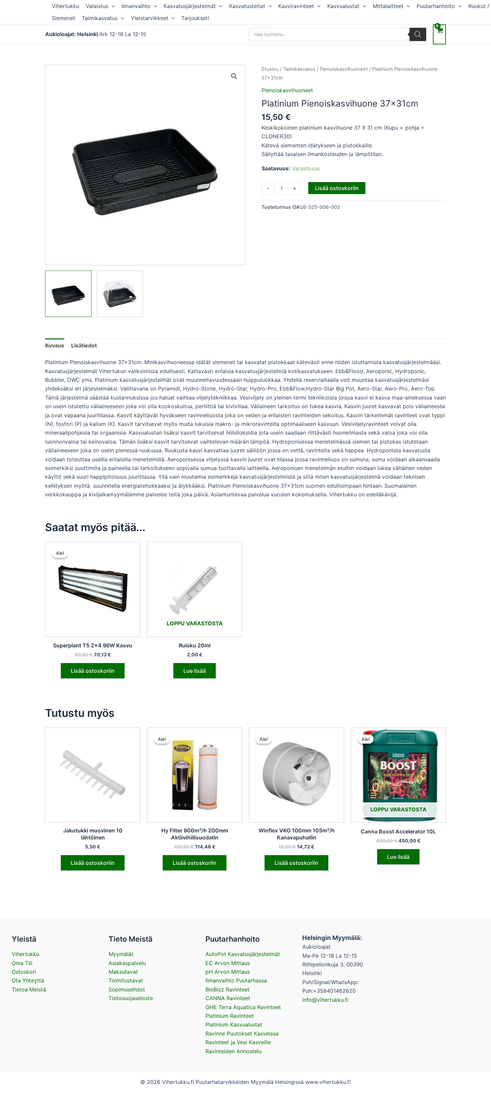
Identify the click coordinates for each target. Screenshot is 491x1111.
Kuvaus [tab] (54, 345)
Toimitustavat (126, 980)
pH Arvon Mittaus (227, 971)
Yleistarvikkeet (149, 18)
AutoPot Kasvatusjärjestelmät (242, 954)
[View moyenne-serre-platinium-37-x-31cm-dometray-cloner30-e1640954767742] (120, 294)
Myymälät (121, 954)
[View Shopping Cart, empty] (439, 34)
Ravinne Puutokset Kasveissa (242, 1033)
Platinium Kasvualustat (233, 1024)
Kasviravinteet (296, 6)
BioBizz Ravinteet (227, 989)
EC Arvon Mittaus (227, 963)
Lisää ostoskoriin (337, 188)
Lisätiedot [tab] (84, 345)
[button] (111, 6)
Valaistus (97, 6)
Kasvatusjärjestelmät (190, 6)
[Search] (418, 34)
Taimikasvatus (100, 18)
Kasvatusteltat (247, 6)
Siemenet (63, 18)
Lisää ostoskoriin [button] (93, 670)
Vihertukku (65, 6)
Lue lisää (194, 670)
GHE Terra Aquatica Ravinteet (243, 1007)
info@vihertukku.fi (325, 999)
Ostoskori (24, 971)
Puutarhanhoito (436, 6)
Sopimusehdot (127, 989)
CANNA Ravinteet (227, 998)
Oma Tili (22, 963)
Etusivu (270, 69)
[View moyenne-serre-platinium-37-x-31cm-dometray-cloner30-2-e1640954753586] (68, 294)
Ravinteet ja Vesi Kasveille (238, 1042)
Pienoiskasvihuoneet (344, 69)
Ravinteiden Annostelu (233, 1051)
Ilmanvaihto (136, 6)
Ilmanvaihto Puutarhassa (236, 980)
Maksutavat (123, 971)
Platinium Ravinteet (229, 1015)
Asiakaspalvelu (127, 963)
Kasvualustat (343, 6)
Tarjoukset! (195, 18)
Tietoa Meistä (29, 989)
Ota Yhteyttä (28, 980)
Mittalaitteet (388, 6)
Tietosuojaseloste (131, 998)
